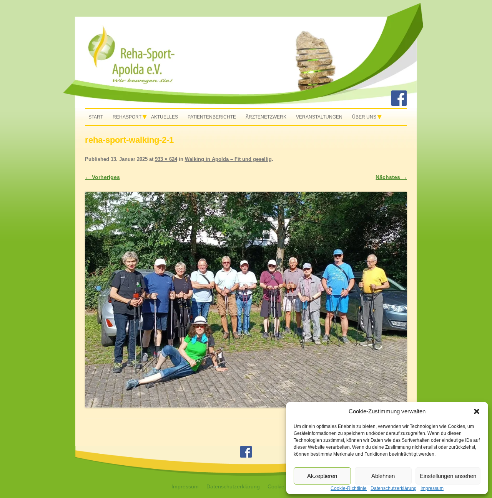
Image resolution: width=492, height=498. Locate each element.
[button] (476, 411)
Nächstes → (391, 177)
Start (95, 117)
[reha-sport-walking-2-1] (246, 300)
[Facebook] (399, 104)
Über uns (364, 117)
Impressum (185, 486)
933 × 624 (166, 159)
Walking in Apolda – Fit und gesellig (228, 159)
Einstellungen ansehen (448, 476)
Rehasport (127, 117)
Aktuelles (164, 117)
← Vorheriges (102, 177)
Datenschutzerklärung (233, 486)
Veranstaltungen (319, 117)
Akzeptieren (322, 476)
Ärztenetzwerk (266, 117)
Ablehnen (383, 476)
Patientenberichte (212, 117)
